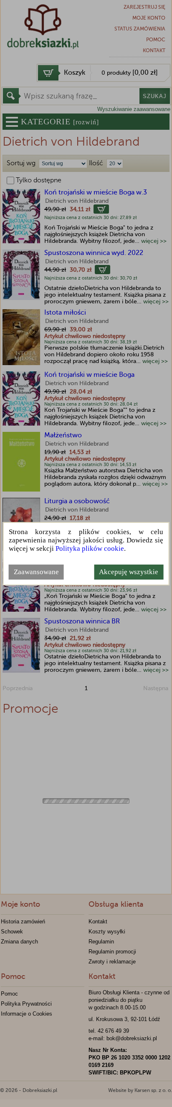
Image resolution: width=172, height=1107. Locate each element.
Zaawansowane (36, 572)
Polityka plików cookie (90, 548)
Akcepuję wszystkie (128, 572)
